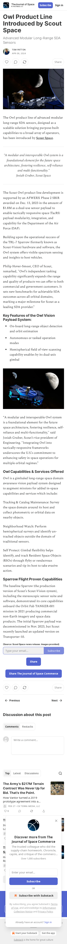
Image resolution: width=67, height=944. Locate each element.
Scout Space (44, 138)
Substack (18, 939)
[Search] (60, 773)
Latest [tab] (17, 773)
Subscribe (45, 5)
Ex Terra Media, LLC (28, 806)
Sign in (59, 5)
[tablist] (19, 726)
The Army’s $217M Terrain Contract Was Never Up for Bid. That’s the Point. (24, 788)
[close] (56, 821)
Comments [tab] (11, 726)
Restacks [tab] (27, 726)
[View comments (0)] (15, 62)
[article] (33, 797)
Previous (14, 700)
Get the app (48, 933)
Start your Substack (26, 933)
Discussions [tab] (32, 773)
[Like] (6, 62)
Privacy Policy (45, 911)
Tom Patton (18, 49)
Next (55, 700)
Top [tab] (7, 773)
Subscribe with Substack (36, 895)
